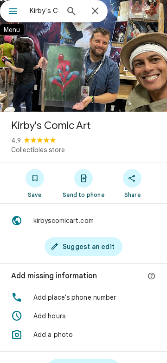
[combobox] (44, 10)
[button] (83, 297)
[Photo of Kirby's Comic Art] (83, 56)
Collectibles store (38, 150)
